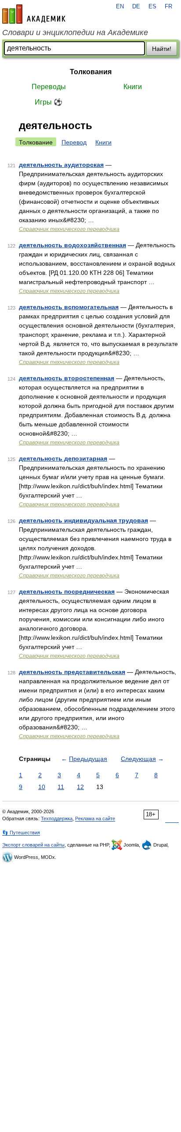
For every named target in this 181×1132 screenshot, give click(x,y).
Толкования (91, 72)
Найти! (161, 48)
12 (80, 786)
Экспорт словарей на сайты (33, 844)
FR (168, 7)
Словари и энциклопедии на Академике (75, 32)
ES (152, 7)
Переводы (49, 86)
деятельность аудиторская (61, 164)
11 (61, 786)
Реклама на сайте (95, 818)
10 (41, 786)
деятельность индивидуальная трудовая (83, 520)
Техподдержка (56, 818)
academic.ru (33, 14)
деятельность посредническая (67, 591)
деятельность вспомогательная (69, 306)
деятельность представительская (72, 671)
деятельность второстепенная (66, 378)
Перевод (74, 142)
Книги (132, 86)
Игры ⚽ (48, 102)
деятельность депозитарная (63, 458)
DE (136, 7)
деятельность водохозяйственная (72, 245)
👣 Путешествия (21, 832)
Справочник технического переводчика (69, 229)
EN (120, 7)
